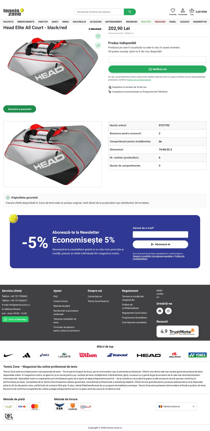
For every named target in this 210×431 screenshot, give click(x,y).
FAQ (55, 296)
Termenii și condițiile (142, 256)
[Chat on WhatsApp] (15, 318)
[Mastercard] (34, 406)
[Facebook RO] (160, 311)
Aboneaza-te (162, 244)
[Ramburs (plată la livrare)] (8, 416)
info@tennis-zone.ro (19, 304)
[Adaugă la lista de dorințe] (98, 36)
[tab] (19, 109)
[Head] (95, 28)
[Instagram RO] (168, 311)
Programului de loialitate (134, 317)
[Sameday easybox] (85, 406)
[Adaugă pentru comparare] (98, 45)
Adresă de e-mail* (143, 228)
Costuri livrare (60, 301)
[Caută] (130, 12)
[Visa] (21, 406)
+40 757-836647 (21, 2)
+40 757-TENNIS (18, 296)
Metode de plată (61, 306)
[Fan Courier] (59, 406)
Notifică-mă (160, 69)
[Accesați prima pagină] (13, 12)
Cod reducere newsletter (162, 256)
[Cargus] (72, 406)
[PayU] (8, 406)
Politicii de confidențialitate (139, 80)
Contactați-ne (95, 296)
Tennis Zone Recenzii (98, 301)
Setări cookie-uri (160, 293)
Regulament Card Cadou (134, 313)
